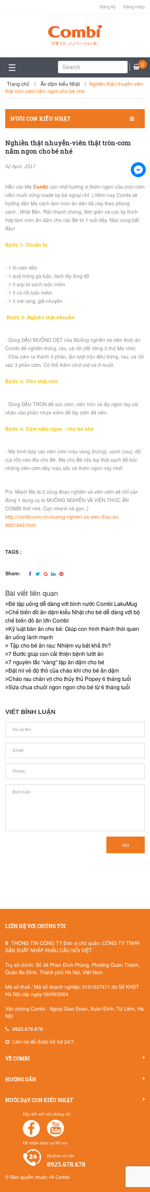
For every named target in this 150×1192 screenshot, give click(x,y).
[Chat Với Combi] (138, 169)
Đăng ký (107, 6)
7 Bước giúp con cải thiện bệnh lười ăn (56, 654)
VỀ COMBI (17, 1058)
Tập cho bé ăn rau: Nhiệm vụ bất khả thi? (59, 645)
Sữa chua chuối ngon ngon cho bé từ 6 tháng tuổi (69, 687)
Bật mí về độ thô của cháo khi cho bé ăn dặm (63, 670)
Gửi (125, 845)
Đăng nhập (134, 6)
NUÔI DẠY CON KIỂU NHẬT (39, 1100)
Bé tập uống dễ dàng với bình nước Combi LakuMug (72, 604)
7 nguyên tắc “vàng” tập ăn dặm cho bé (56, 662)
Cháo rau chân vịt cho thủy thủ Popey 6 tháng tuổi (69, 679)
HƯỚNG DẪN (20, 1079)
